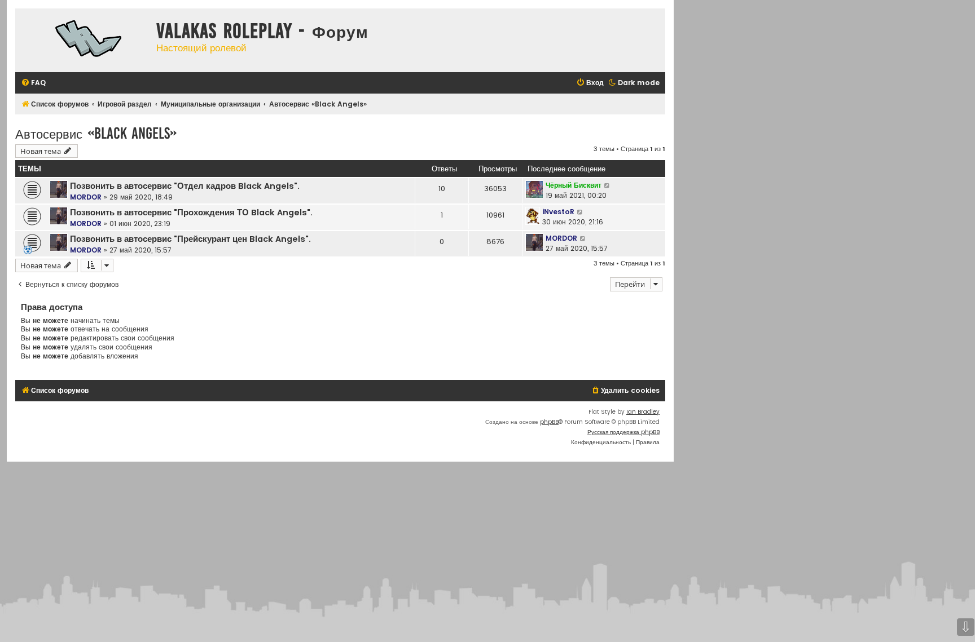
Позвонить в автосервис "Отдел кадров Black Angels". (185, 186)
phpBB (549, 422)
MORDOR (86, 197)
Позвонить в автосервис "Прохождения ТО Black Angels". (191, 212)
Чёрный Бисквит (573, 185)
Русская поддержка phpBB (623, 432)
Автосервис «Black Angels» (96, 133)
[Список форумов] (83, 40)
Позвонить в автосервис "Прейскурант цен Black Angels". (190, 239)
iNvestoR (558, 211)
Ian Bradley (643, 412)
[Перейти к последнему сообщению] (607, 185)
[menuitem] (33, 83)
